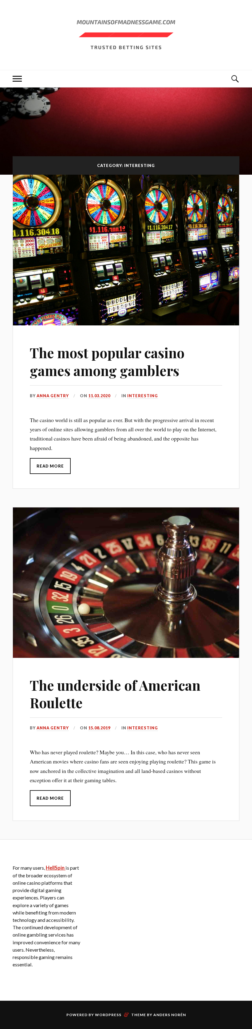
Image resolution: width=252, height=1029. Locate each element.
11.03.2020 (99, 395)
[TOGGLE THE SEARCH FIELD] (234, 78)
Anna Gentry (53, 395)
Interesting (142, 395)
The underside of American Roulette (115, 694)
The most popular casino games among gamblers (107, 361)
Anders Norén (169, 1014)
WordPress (108, 1014)
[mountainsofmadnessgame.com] (126, 34)
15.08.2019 (99, 727)
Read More (50, 466)
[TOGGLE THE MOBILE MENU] (17, 78)
